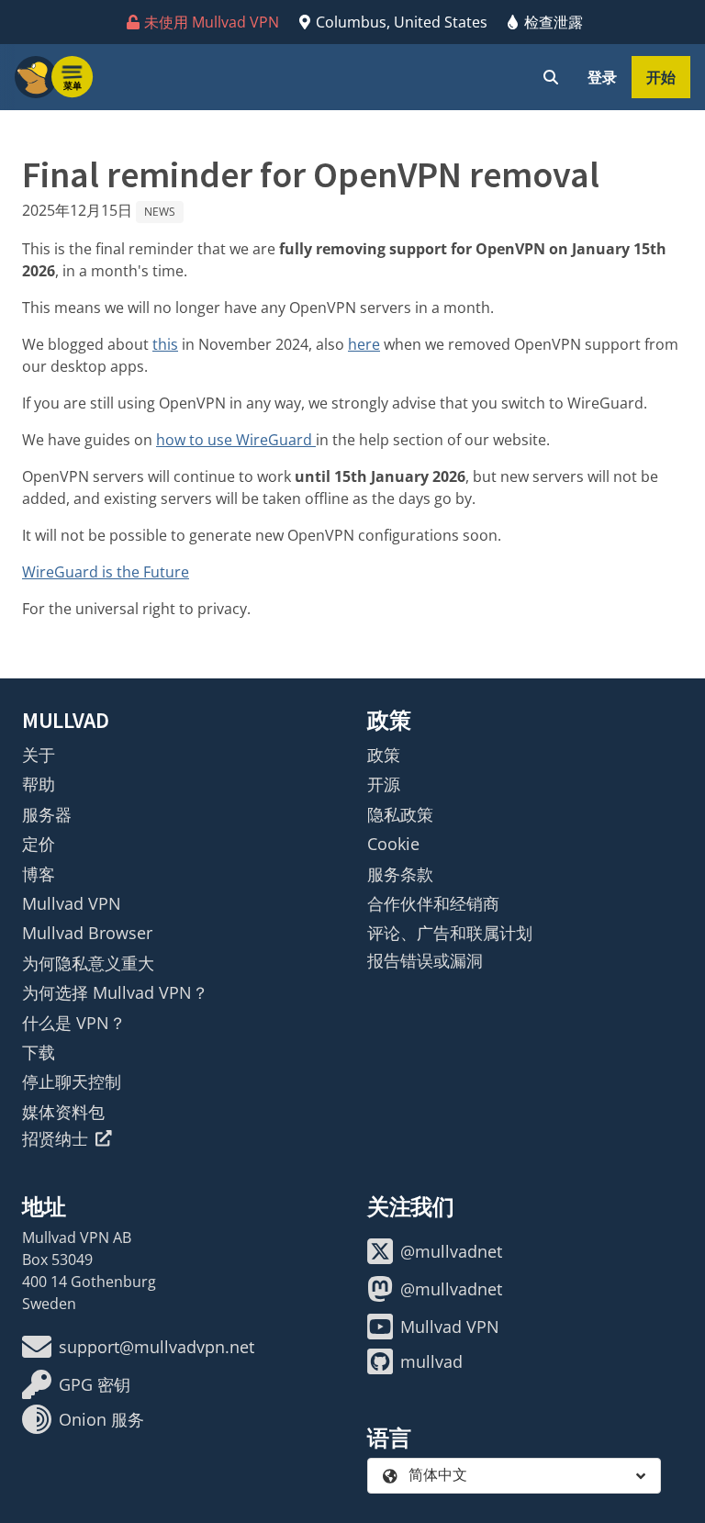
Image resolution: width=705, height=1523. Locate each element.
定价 (38, 844)
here (364, 344)
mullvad (431, 1361)
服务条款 (400, 874)
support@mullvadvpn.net (156, 1347)
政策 (383, 755)
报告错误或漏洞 (425, 960)
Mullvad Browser (87, 933)
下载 (38, 1052)
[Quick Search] (551, 77)
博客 (38, 874)
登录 (602, 77)
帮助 (38, 784)
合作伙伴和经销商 (433, 903)
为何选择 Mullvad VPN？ (115, 992)
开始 (661, 77)
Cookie (393, 844)
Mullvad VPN (71, 903)
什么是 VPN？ (74, 1023)
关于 (38, 755)
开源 (383, 784)
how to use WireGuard (236, 440)
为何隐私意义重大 (88, 963)
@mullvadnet (451, 1251)
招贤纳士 (55, 1138)
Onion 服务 (101, 1419)
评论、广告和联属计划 (449, 933)
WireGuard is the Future (105, 572)
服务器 (47, 814)
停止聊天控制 (71, 1081)
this (165, 344)
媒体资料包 (63, 1112)
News (159, 211)
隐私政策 (400, 814)
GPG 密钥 (94, 1384)
